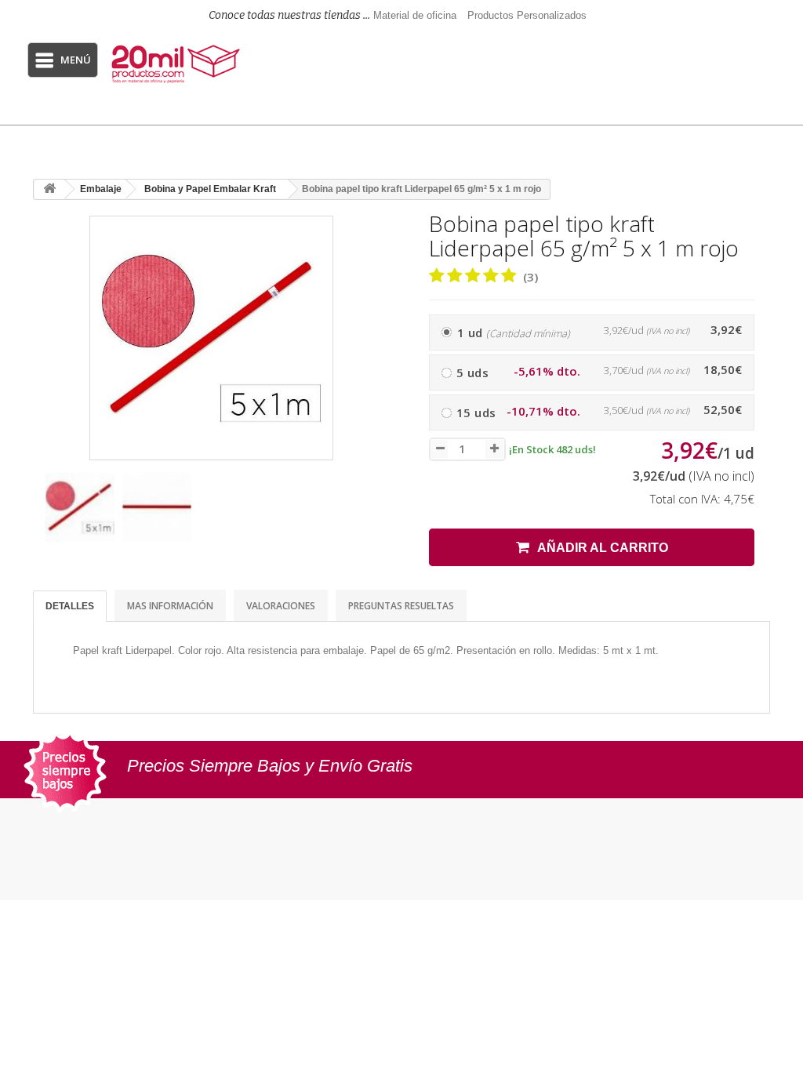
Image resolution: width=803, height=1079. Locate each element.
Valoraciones (280, 605)
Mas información (170, 605)
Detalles (69, 606)
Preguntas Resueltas (401, 605)
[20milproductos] (177, 64)
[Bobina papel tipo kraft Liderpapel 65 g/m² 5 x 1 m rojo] (80, 507)
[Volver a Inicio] (49, 189)
